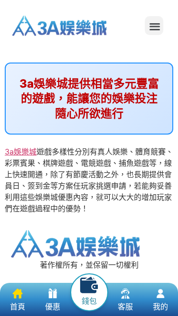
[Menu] (154, 25)
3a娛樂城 (21, 151)
